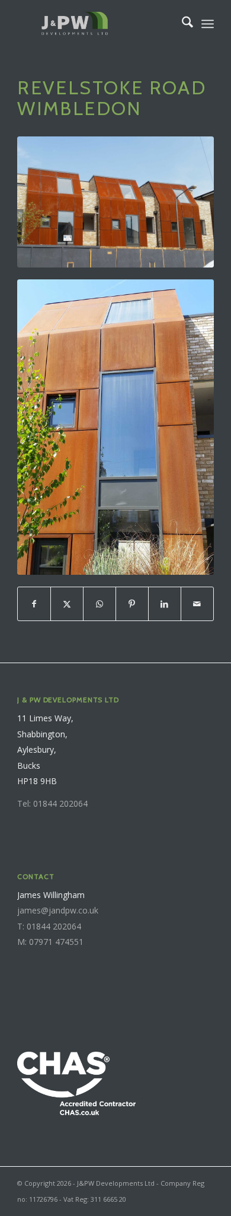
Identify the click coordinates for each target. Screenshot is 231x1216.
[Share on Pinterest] (132, 603)
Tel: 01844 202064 (52, 803)
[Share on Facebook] (34, 603)
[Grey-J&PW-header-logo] (95, 23)
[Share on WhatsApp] (100, 603)
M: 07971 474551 (50, 941)
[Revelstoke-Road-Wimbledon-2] (115, 426)
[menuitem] (181, 23)
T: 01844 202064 (49, 926)
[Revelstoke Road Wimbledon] (115, 202)
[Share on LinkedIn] (165, 603)
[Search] (181, 23)
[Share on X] (67, 603)
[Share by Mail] (197, 603)
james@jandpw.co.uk (57, 910)
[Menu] (207, 23)
